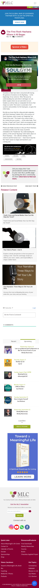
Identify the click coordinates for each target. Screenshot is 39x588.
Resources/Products (28, 540)
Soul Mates (32, 574)
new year (16, 155)
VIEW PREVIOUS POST (9, 186)
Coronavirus (33, 566)
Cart (30, 7)
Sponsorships (5, 554)
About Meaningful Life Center (10, 544)
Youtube (16, 527)
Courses (23, 549)
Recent (13, 341)
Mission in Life (33, 571)
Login (36, 7)
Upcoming (28, 341)
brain (23, 155)
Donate (3, 552)
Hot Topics (32, 562)
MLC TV (9, 36)
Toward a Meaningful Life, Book (11, 566)
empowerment (8, 159)
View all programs (22, 426)
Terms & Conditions (22, 585)
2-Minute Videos (20, 386)
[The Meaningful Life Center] (7, 3)
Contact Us (4, 546)
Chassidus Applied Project (29, 554)
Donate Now (19, 22)
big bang (19, 159)
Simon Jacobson (7, 562)
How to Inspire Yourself (21, 399)
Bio (2, 568)
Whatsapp (21, 527)
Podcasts (4, 576)
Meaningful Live (22, 374)
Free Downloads (26, 544)
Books (23, 552)
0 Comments (19, 36)
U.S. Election (33, 576)
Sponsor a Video (19, 47)
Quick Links (5, 540)
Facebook (27, 527)
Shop (2, 557)
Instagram (11, 527)
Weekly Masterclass (22, 411)
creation (7, 155)
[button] (34, 583)
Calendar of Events (7, 549)
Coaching (4, 571)
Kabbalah (32, 568)
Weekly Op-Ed (20, 361)
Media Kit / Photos (7, 574)
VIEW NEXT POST (31, 186)
